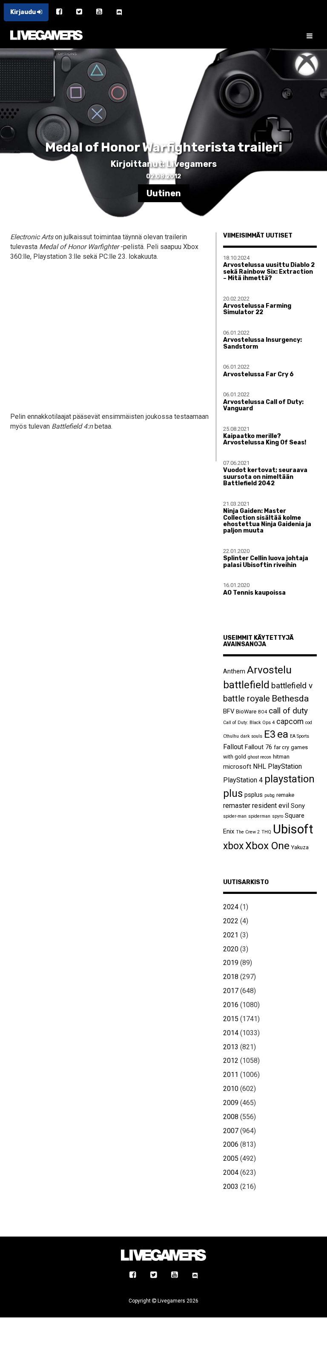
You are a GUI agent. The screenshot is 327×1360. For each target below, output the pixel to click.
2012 (230, 1061)
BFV (228, 711)
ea (282, 734)
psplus (253, 795)
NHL (259, 766)
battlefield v (292, 685)
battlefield (246, 685)
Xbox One (267, 845)
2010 (230, 1089)
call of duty (288, 711)
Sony (298, 806)
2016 (230, 1005)
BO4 (262, 712)
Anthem (234, 671)
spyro (277, 816)
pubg (269, 795)
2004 (230, 1172)
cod (308, 722)
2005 (230, 1158)
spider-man (235, 816)
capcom (290, 721)
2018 (230, 977)
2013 (230, 1047)
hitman (281, 756)
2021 (230, 935)
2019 (230, 963)
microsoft (237, 766)
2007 (230, 1131)
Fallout (233, 747)
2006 (230, 1144)
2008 (230, 1117)
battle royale (246, 698)
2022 (230, 921)
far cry (281, 747)
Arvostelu (269, 670)
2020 (230, 949)
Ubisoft (293, 829)
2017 (230, 991)
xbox (233, 846)
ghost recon (259, 757)
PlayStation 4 (243, 780)
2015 (230, 1019)
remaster (236, 806)
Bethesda (290, 698)
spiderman (259, 816)
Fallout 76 (258, 747)
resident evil (270, 806)
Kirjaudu (23, 12)
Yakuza (300, 847)
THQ (266, 832)
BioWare (246, 711)
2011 (230, 1075)
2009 (230, 1103)
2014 (230, 1033)
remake (285, 795)
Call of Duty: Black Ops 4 (249, 722)
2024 (230, 907)
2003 (230, 1186)
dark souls (251, 736)
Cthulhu (231, 736)
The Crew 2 (248, 832)
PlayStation (285, 766)
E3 (269, 734)
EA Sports (299, 736)
